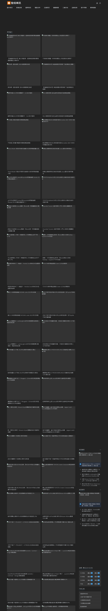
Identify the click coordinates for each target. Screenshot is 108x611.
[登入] (97, 3)
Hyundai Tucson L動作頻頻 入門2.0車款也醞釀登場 (58, 230)
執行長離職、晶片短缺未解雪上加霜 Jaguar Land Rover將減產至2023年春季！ (58, 431)
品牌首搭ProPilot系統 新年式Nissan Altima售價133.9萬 (58, 517)
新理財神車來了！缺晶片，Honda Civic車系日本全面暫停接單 (23, 287)
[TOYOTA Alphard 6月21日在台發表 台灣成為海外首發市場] (58, 187)
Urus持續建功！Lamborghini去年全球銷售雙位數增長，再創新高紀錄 (23, 345)
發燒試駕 (19, 7)
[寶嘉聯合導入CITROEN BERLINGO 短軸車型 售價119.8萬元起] (58, 360)
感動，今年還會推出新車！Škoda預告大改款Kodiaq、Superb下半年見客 (57, 259)
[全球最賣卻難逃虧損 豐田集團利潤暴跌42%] (58, 590)
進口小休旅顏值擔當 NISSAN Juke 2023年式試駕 (23, 315)
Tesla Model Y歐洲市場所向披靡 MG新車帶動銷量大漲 (23, 172)
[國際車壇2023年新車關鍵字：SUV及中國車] (23, 103)
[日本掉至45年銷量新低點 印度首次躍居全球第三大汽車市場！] (58, 331)
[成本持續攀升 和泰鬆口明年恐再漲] (23, 446)
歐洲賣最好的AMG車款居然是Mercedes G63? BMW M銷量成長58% (58, 144)
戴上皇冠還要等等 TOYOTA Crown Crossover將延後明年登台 (58, 488)
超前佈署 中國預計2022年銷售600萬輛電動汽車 (22, 602)
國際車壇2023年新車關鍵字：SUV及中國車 (21, 116)
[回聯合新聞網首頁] (9, 3)
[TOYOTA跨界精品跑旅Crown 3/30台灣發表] (58, 274)
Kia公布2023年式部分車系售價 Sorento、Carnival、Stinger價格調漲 (21, 575)
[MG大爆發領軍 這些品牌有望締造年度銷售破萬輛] (58, 103)
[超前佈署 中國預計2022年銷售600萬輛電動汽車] (23, 590)
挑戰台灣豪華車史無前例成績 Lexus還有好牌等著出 (58, 172)
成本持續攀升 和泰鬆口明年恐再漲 (18, 459)
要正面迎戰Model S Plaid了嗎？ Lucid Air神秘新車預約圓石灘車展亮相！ (58, 575)
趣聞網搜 (56, 7)
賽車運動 (93, 7)
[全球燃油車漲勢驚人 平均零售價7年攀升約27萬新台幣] (58, 532)
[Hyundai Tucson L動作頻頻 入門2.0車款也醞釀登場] (58, 216)
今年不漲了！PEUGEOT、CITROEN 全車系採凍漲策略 (23, 546)
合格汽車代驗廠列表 (86, 597)
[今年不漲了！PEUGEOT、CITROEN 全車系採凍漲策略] (23, 532)
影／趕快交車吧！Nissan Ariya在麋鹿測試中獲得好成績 (23, 431)
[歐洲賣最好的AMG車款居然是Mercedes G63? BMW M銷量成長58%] (58, 130)
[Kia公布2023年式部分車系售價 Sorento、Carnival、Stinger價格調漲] (23, 561)
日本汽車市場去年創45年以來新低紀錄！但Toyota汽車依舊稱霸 (58, 316)
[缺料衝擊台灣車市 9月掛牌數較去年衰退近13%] (23, 503)
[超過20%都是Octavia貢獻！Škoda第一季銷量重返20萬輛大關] (23, 216)
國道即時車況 (84, 594)
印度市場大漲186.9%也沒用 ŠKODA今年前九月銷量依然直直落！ (24, 488)
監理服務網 (83, 606)
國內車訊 (10, 7)
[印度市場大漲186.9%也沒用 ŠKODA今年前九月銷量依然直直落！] (23, 475)
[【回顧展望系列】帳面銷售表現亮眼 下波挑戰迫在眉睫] (58, 74)
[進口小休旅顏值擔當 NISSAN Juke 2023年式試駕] (23, 302)
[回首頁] (16, 3)
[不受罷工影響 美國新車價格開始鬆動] (23, 130)
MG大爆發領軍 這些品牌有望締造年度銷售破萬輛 (58, 116)
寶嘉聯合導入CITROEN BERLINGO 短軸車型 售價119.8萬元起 (58, 373)
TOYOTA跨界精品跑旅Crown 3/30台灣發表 (56, 286)
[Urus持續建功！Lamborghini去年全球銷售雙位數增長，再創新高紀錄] (23, 331)
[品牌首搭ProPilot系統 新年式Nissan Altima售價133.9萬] (58, 503)
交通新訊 (47, 7)
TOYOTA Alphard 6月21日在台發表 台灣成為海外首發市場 (58, 201)
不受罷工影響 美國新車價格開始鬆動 (19, 143)
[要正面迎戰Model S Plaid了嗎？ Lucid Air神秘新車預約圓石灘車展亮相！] (58, 561)
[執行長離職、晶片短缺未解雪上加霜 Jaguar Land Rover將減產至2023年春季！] (58, 417)
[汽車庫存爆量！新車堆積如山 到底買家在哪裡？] (58, 46)
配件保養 (84, 7)
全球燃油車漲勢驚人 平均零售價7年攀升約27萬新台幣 (58, 546)
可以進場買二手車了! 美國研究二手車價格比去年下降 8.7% (23, 259)
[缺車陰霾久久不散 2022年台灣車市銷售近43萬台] (23, 360)
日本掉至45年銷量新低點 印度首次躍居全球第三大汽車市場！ (58, 345)
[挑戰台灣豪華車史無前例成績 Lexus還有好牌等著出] (58, 159)
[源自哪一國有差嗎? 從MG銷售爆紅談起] (23, 74)
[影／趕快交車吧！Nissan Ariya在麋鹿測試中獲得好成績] (23, 417)
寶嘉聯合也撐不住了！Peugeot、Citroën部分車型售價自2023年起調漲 (23, 402)
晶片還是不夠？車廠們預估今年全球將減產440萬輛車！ (58, 460)
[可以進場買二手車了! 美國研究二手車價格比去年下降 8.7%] (23, 245)
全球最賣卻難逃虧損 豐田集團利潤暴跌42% (56, 602)
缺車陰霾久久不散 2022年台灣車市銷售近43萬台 (23, 373)
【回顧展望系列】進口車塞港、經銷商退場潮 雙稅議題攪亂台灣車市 (23, 59)
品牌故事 (74, 7)
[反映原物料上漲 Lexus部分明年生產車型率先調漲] (58, 389)
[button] (100, 3)
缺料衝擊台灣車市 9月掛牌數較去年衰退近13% (22, 516)
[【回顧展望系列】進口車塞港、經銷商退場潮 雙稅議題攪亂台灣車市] (23, 46)
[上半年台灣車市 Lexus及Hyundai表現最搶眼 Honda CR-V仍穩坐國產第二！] (23, 187)
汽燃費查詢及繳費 (85, 603)
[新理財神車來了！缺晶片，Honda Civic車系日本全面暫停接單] (23, 274)
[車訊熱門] (100, 490)
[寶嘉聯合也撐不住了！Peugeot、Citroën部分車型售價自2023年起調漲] (23, 389)
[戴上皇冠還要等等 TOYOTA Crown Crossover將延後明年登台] (58, 475)
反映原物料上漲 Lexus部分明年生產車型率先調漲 (58, 401)
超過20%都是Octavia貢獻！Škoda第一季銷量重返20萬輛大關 (23, 230)
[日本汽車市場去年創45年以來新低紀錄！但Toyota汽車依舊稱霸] (58, 302)
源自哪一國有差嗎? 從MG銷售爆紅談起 (20, 87)
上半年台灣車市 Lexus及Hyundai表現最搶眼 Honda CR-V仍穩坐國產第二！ (21, 201)
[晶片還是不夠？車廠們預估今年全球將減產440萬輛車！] (58, 446)
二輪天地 (65, 7)
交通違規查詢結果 (85, 600)
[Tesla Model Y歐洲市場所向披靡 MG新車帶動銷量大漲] (23, 159)
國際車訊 (28, 7)
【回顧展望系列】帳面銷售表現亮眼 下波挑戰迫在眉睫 (58, 88)
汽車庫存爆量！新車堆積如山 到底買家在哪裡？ (57, 58)
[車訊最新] (100, 450)
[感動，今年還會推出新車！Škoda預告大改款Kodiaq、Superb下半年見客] (58, 245)
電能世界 (37, 7)
